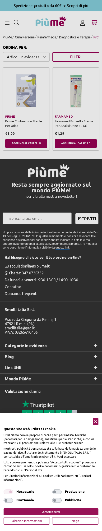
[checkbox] (8, 491)
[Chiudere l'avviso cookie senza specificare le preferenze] (95, 421)
